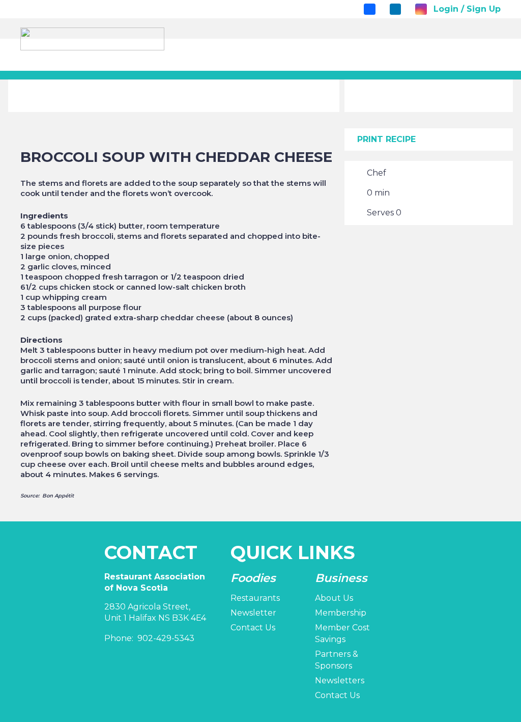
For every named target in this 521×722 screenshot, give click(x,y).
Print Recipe (386, 139)
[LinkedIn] (395, 9)
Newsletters (339, 680)
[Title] (369, 9)
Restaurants (255, 598)
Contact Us (252, 627)
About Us (334, 598)
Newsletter (253, 613)
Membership (340, 613)
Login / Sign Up (467, 9)
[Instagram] (420, 9)
